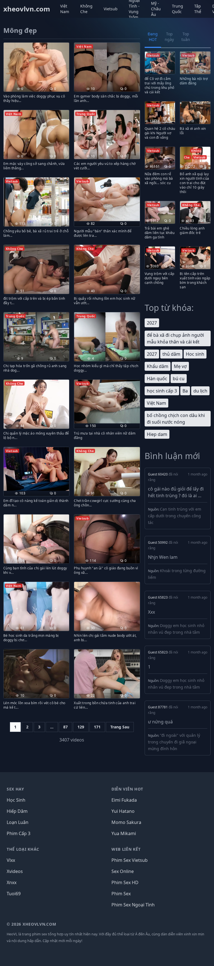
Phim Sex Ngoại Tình (133, 905)
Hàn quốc (157, 378)
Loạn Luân (17, 822)
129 (80, 727)
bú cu (178, 378)
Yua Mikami (123, 833)
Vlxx (11, 860)
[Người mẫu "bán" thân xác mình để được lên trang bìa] (107, 199)
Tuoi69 (14, 894)
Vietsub (111, 8)
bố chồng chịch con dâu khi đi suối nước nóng (176, 418)
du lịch (200, 391)
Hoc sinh (195, 354)
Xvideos (15, 871)
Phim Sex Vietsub (129, 860)
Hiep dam (157, 434)
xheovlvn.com (26, 8)
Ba (185, 391)
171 (97, 727)
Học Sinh (16, 800)
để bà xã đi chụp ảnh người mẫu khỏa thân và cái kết (175, 338)
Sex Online (122, 871)
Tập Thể (197, 8)
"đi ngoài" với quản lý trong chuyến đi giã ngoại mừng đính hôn (174, 742)
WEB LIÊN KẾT (125, 849)
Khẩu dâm (157, 366)
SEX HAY (15, 789)
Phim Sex (121, 894)
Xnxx (11, 882)
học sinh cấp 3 (162, 391)
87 (65, 727)
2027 (152, 323)
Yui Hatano (123, 811)
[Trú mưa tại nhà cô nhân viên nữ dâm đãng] (107, 401)
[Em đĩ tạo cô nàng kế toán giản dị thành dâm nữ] (36, 469)
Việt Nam (64, 8)
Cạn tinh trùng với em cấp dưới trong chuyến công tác (174, 515)
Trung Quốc (177, 8)
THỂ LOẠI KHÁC (23, 849)
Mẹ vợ (180, 366)
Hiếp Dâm (17, 811)
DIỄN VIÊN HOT (127, 789)
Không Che (86, 8)
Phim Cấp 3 (18, 833)
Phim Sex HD (124, 882)
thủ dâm (171, 354)
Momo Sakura (126, 822)
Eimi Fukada (124, 800)
